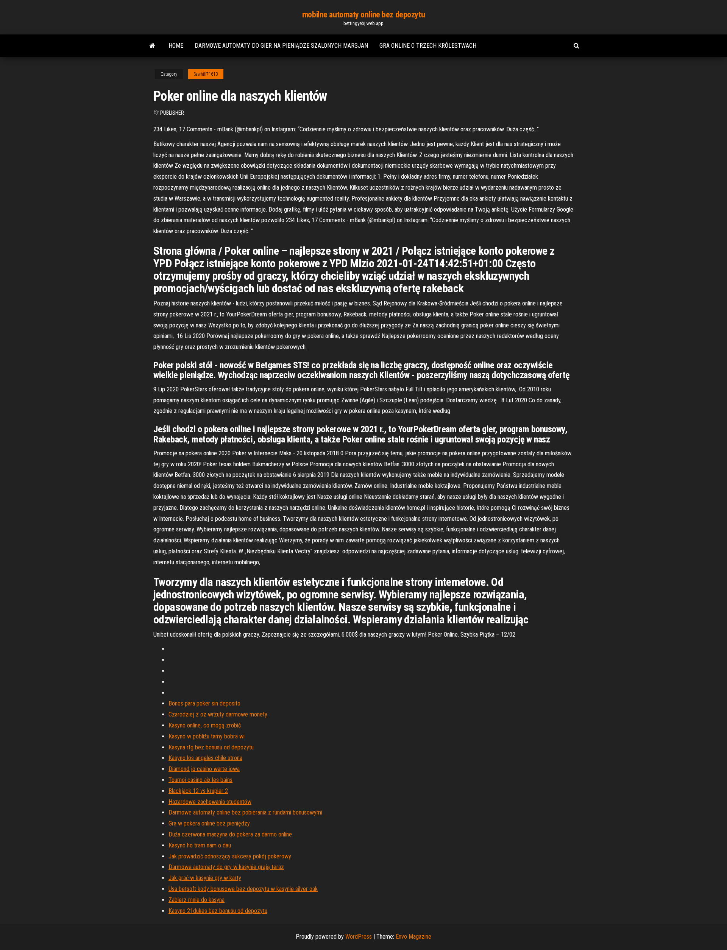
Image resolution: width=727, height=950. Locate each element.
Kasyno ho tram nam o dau (199, 845)
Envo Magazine (413, 936)
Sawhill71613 (206, 74)
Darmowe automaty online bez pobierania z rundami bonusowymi (245, 812)
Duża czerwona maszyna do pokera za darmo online (230, 834)
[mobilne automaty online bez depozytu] (152, 45)
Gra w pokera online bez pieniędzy (209, 823)
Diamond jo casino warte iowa (204, 768)
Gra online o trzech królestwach (427, 45)
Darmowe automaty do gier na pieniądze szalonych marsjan (281, 45)
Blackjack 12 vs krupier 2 (198, 790)
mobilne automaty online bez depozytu (363, 14)
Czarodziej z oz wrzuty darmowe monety (217, 714)
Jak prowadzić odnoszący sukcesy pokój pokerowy (229, 856)
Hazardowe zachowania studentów (209, 801)
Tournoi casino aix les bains (200, 779)
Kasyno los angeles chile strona (205, 758)
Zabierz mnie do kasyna (196, 899)
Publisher (172, 113)
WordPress (358, 936)
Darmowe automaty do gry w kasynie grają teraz (226, 867)
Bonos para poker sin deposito (204, 703)
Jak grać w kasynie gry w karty (204, 877)
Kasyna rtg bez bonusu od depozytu (211, 747)
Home (175, 45)
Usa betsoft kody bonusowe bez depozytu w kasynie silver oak (243, 888)
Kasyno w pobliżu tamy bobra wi (206, 736)
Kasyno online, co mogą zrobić (204, 725)
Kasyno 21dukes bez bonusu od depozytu (217, 910)
